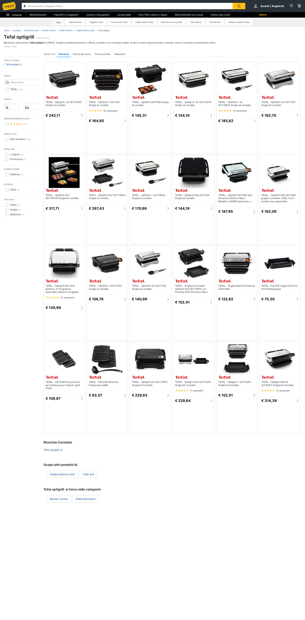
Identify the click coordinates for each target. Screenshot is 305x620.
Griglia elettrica (66, 30)
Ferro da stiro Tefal (119, 22)
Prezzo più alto (102, 54)
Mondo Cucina (48, 30)
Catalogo (17, 30)
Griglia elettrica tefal (144, 22)
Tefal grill (88, 474)
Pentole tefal (215, 22)
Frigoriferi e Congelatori (66, 14)
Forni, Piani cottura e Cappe (152, 14)
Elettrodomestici (38, 14)
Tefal (58, 22)
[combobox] (127, 6)
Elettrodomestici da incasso (189, 14)
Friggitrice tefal (96, 22)
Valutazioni (119, 54)
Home (6, 30)
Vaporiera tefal (75, 22)
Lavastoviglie (124, 14)
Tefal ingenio (195, 22)
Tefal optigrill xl (13, 64)
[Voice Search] (24, 6)
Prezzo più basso (82, 54)
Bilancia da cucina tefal (171, 22)
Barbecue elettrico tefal (239, 22)
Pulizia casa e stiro (220, 14)
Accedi (264, 6)
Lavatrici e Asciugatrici (97, 14)
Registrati (278, 6)
